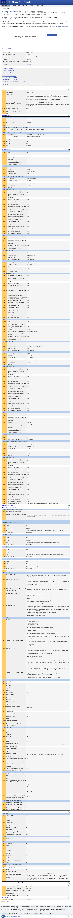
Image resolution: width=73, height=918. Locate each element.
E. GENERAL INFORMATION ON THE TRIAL (10, 77)
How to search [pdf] (17, 37)
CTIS (39, 909)
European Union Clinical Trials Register (11, 11)
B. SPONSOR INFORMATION (8, 70)
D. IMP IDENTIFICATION (7, 74)
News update (39, 5)
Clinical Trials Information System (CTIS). (9, 18)
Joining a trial (16, 5)
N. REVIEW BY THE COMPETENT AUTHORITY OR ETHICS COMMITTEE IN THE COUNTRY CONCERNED (22, 83)
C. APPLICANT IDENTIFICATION (8, 72)
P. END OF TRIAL (5, 84)
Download (9, 48)
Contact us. (8, 901)
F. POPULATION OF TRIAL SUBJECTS (9, 79)
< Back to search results (6, 46)
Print (4, 48)
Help (71, 2)
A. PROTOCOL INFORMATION (8, 68)
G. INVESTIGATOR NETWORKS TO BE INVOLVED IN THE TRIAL (14, 81)
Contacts (24, 5)
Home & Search (6, 5)
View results (28, 64)
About (31, 5)
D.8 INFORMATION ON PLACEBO (9, 75)
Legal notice (69, 907)
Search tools (23, 41)
